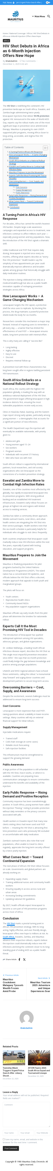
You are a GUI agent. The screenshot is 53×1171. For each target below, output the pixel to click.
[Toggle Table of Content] (44, 147)
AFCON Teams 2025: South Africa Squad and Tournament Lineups (39, 1070)
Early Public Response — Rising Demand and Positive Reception (28, 196)
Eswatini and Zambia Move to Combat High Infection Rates (27, 168)
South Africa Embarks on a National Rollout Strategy (27, 162)
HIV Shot (11, 923)
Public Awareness (22, 192)
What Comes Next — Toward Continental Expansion (26, 202)
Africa (29, 33)
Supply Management (24, 190)
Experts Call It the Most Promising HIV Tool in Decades (27, 177)
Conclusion (15, 207)
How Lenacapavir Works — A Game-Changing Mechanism (28, 156)
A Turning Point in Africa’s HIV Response (26, 152)
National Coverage (17, 33)
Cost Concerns (21, 187)
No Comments (29, 61)
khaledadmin (11, 61)
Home (5, 33)
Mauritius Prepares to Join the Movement (26, 172)
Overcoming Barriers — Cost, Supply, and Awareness (26, 182)
